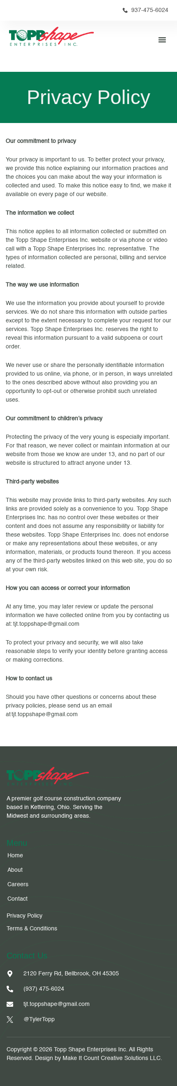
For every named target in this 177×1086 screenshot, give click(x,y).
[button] (162, 39)
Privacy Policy (25, 916)
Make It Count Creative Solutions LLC (112, 1058)
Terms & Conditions (32, 929)
